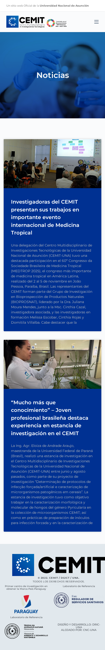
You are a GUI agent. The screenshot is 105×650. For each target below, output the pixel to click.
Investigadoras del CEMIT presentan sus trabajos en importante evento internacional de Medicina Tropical (45, 217)
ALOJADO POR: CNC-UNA (78, 630)
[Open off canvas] (96, 22)
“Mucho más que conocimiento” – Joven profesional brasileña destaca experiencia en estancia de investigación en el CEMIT (49, 417)
